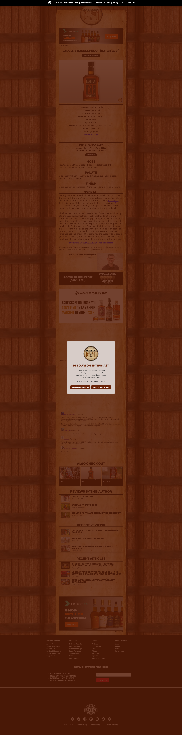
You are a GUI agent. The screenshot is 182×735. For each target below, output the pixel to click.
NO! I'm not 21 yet (101, 387)
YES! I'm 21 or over (80, 387)
